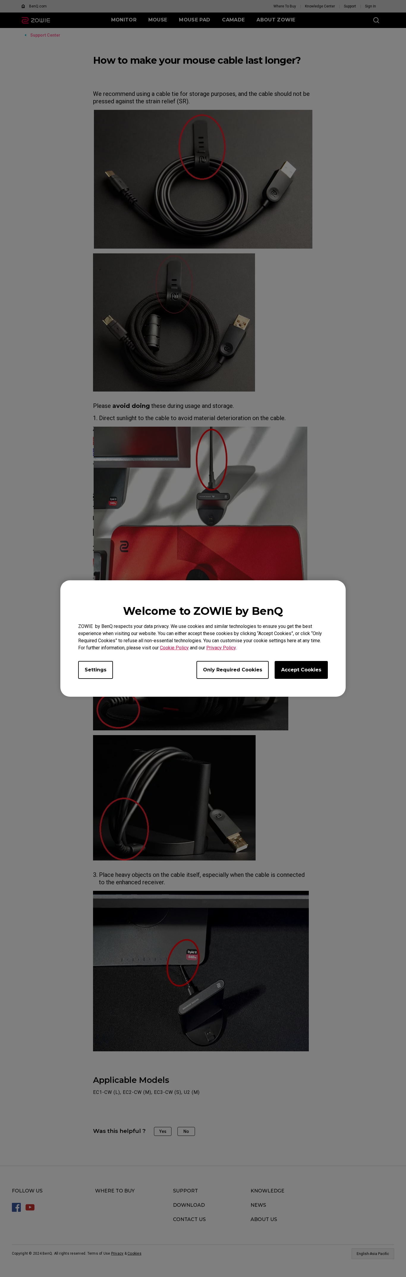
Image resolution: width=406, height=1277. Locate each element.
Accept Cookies (301, 670)
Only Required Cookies (232, 670)
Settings (95, 670)
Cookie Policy (174, 648)
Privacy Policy (221, 648)
